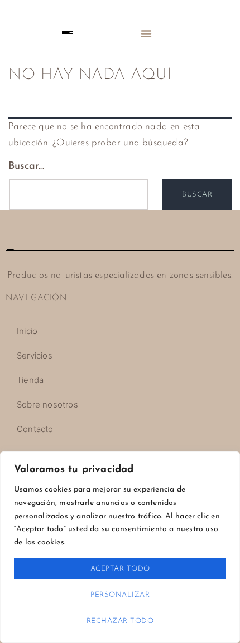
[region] (120, 547)
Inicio (27, 331)
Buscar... (26, 166)
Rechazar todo (120, 621)
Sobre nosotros (47, 404)
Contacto (35, 429)
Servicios (34, 355)
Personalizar (120, 594)
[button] (146, 33)
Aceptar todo (120, 568)
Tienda (30, 380)
